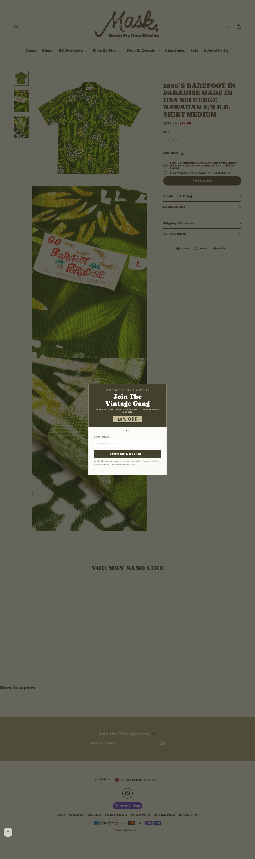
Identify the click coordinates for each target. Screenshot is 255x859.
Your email (101, 437)
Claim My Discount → (127, 453)
